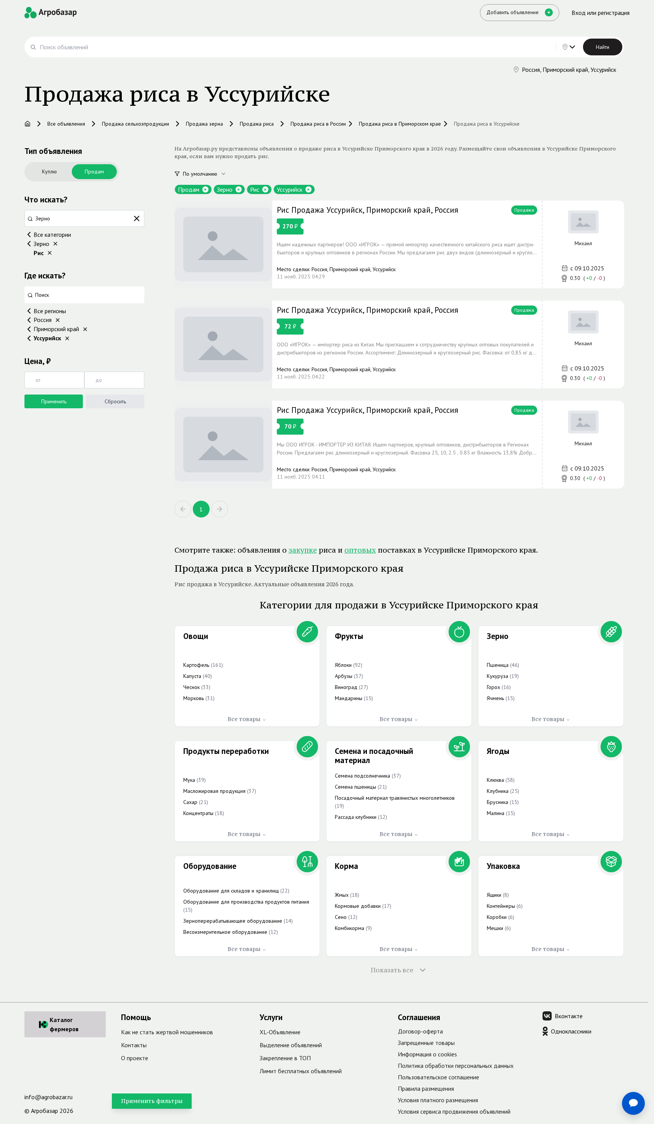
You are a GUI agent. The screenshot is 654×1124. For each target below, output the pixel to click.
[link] (399, 244)
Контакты (134, 1045)
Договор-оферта (420, 1031)
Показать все (392, 970)
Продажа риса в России (318, 123)
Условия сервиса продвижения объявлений (454, 1111)
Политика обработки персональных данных (456, 1065)
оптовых (360, 550)
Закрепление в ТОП (285, 1058)
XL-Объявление (280, 1032)
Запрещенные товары (426, 1042)
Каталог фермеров (64, 1024)
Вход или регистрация (601, 12)
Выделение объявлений (291, 1045)
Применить (53, 401)
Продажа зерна (204, 123)
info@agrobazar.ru (48, 1097)
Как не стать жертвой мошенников (167, 1032)
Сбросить (115, 401)
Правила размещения (426, 1088)
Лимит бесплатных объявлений (301, 1071)
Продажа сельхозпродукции (135, 123)
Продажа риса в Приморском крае (400, 123)
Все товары (244, 719)
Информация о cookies (427, 1054)
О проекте (134, 1058)
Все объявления (66, 123)
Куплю (49, 171)
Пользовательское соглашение (438, 1077)
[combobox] (208, 173)
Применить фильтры (151, 1101)
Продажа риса (257, 123)
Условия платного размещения (438, 1100)
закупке (303, 550)
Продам (94, 171)
